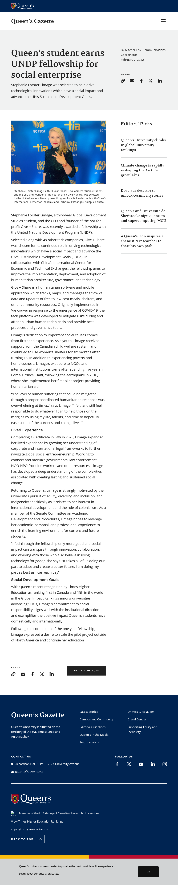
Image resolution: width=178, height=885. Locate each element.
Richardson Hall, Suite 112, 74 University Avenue (47, 764)
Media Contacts (86, 670)
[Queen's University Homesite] (31, 802)
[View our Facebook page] (117, 763)
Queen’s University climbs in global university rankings (143, 145)
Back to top (22, 839)
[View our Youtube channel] (141, 763)
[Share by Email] (134, 80)
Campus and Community (96, 719)
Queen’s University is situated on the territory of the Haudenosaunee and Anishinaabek (35, 732)
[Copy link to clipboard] (125, 80)
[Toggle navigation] (163, 21)
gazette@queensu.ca (29, 771)
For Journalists (89, 742)
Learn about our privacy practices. (39, 873)
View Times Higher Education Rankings (37, 821)
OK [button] (148, 872)
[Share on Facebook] (143, 80)
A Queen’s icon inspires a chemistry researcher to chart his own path (142, 241)
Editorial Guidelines (93, 727)
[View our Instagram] (165, 763)
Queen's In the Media (94, 735)
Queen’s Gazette (32, 21)
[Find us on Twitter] (129, 763)
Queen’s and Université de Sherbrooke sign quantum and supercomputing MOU (143, 216)
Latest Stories (89, 712)
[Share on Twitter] (152, 80)
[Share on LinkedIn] (162, 80)
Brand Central (137, 719)
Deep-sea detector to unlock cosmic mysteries (142, 193)
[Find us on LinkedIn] (153, 763)
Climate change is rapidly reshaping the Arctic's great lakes (142, 170)
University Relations (141, 712)
